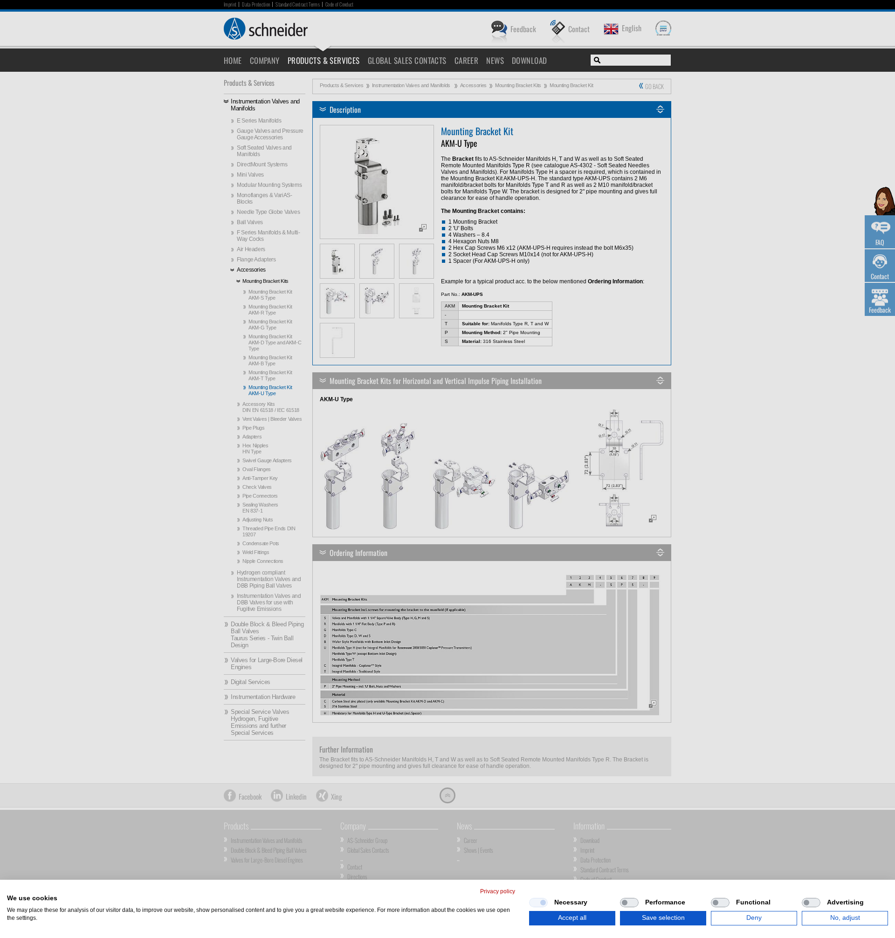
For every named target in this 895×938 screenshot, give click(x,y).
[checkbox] (538, 902)
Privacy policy (497, 891)
